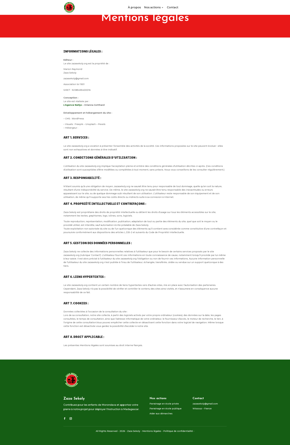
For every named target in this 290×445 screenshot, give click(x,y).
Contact (172, 7)
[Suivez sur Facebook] (64, 418)
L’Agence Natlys (72, 105)
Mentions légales (151, 431)
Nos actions (152, 7)
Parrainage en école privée (164, 403)
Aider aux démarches (161, 413)
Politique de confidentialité (178, 431)
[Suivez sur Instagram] (70, 418)
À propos (134, 7)
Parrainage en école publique (166, 408)
